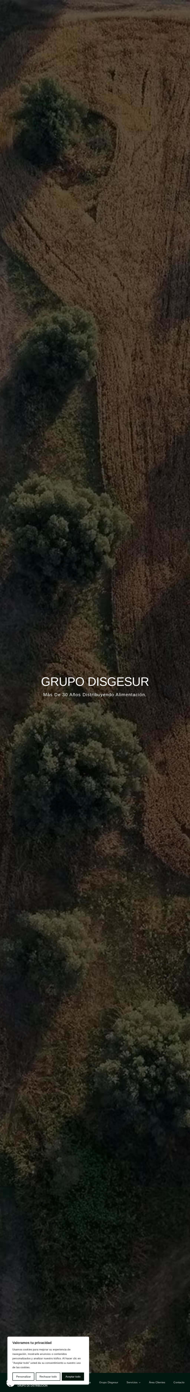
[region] (48, 1361)
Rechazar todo (48, 1376)
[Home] (95, 686)
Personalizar (23, 1376)
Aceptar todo (73, 1376)
